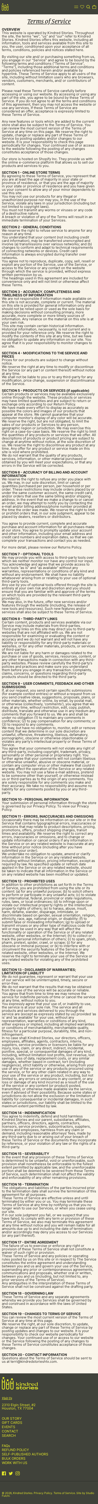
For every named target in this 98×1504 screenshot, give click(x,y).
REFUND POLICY (15, 1450)
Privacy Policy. (44, 1493)
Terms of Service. (65, 1493)
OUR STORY (12, 1418)
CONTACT (10, 1431)
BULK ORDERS (14, 1458)
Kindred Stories (22, 1493)
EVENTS (8, 1427)
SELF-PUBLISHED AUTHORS (25, 1454)
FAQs (6, 1446)
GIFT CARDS (12, 1422)
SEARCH (9, 1435)
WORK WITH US (14, 1463)
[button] (88, 7)
